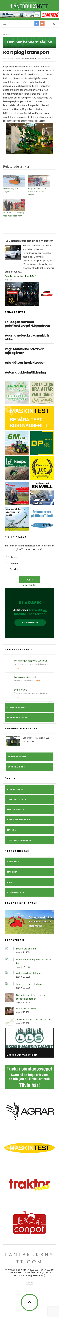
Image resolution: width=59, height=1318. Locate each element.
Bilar (10, 882)
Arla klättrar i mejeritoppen (25, 362)
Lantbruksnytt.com (29, 1258)
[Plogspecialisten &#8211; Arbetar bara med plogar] (39, 181)
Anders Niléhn (29, 58)
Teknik (48, 58)
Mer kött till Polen (26, 1008)
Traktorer (13, 862)
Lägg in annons (16, 767)
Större (13, 556)
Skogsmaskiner (15, 892)
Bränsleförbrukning (18, 820)
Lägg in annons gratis (19, 717)
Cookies (29, 1282)
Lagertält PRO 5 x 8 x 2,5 (35, 739)
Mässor (11, 830)
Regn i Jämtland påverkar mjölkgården (24, 351)
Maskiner (12, 872)
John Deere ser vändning (29, 983)
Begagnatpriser (16, 789)
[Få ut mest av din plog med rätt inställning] (14, 205)
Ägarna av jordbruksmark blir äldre (27, 337)
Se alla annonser (16, 707)
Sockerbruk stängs (26, 948)
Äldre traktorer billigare (29, 972)
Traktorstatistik (16, 799)
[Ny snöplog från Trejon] (14, 181)
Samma (14, 562)
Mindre (14, 569)
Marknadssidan (15, 810)
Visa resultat (29, 584)
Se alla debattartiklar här (20, 276)
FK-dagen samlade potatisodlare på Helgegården (27, 323)
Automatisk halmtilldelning (25, 372)
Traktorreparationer (19, 840)
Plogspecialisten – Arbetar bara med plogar (37, 191)
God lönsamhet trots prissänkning (34, 1019)
